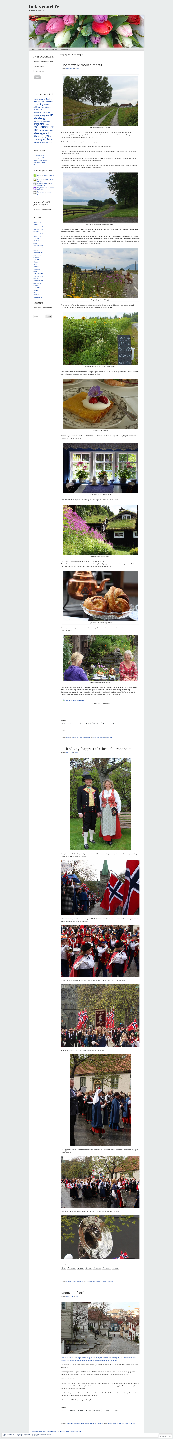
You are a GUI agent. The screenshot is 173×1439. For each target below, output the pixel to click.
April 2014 (36, 264)
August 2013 (37, 283)
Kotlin (38, 179)
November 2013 (38, 276)
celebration (69, 1281)
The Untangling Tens (65, 49)
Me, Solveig (41, 49)
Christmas (49, 101)
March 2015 (37, 241)
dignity (49, 107)
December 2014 (38, 245)
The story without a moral (81, 65)
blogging (68, 737)
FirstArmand (40, 192)
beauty (36, 99)
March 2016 (37, 224)
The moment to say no (40, 165)
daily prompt (42, 107)
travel (103, 737)
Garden (76, 737)
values (104, 1281)
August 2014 (37, 255)
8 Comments (109, 737)
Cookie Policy (35, 1435)
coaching (68, 1423)
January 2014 (37, 271)
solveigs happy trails (97, 737)
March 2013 (37, 295)
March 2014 (37, 267)
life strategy (44, 116)
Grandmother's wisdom (40, 112)
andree (39, 175)
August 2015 (37, 236)
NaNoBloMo (46, 121)
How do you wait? (39, 158)
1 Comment (132, 1423)
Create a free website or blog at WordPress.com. (44, 1431)
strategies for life (92, 1423)
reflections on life (87, 737)
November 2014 (38, 248)
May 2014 (36, 262)
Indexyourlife (44, 6)
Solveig (77, 68)
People (81, 737)
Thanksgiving (99, 1281)
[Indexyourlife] (86, 31)
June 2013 (37, 288)
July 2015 (36, 238)
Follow (37, 77)
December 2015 (38, 227)
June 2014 (37, 259)
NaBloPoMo (38, 121)
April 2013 (36, 292)
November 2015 (38, 229)
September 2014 (38, 252)
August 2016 (37, 222)
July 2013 (36, 285)
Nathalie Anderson (42, 183)
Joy (47, 115)
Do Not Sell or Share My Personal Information (69, 1431)
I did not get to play (39, 155)
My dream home (44, 184)
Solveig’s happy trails (51, 49)
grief (49, 112)
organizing (39, 123)
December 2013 (38, 274)
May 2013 (36, 290)
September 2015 (38, 234)
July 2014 (36, 257)
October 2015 (37, 231)
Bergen (110, 1423)
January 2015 (37, 243)
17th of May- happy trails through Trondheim (96, 749)
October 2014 (37, 250)
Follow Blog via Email (44, 57)
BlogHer (49, 99)
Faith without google (39, 162)
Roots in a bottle (73, 1293)
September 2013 (38, 281)
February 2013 (38, 297)
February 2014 (38, 269)
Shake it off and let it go (40, 160)
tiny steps (119, 1423)
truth (41, 142)
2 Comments (110, 1281)
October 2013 (37, 278)
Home (33, 49)
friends (72, 737)
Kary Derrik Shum (42, 188)
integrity (73, 1423)
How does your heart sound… (44, 193)
